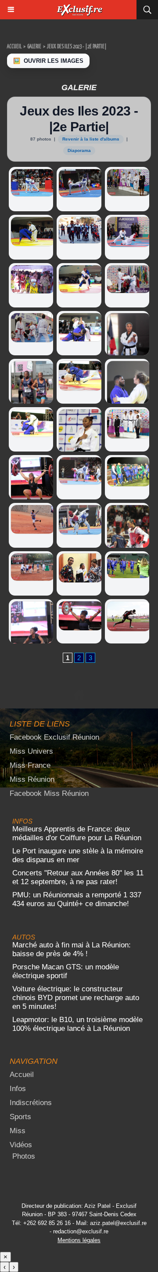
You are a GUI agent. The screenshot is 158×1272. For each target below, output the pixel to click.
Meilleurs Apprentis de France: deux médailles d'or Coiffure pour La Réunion (76, 833)
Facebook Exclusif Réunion (54, 737)
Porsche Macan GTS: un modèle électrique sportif (65, 971)
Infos (18, 1088)
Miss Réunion (32, 779)
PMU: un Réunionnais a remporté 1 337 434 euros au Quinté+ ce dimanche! (76, 899)
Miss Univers (31, 751)
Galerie (34, 47)
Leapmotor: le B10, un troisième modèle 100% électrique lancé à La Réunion (77, 1024)
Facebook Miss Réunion (49, 793)
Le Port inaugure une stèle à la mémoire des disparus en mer (77, 855)
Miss (17, 1131)
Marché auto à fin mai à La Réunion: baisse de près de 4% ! (71, 949)
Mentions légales (79, 1240)
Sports (20, 1117)
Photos (23, 1156)
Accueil (14, 47)
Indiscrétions (31, 1103)
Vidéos (21, 1145)
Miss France (30, 765)
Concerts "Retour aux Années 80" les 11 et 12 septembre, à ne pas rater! (78, 877)
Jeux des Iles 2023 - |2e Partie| (77, 47)
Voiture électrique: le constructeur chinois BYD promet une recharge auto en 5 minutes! (75, 998)
